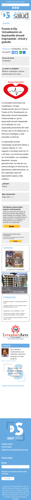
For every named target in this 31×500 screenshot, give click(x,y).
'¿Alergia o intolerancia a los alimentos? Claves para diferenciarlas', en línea (14, 306)
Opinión (6, 345)
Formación (9, 297)
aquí (12, 197)
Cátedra (8, 247)
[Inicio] (15, 19)
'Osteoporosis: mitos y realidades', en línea (13, 311)
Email (4, 462)
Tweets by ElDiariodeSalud (13, 385)
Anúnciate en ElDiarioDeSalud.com (15, 450)
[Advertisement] (15, 402)
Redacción (6, 48)
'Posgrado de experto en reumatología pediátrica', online (15, 302)
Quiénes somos (7, 444)
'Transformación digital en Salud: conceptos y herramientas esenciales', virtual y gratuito (14, 314)
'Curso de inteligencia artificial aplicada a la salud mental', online (15, 318)
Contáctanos (7, 447)
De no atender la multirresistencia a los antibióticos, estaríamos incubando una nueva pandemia (17, 354)
